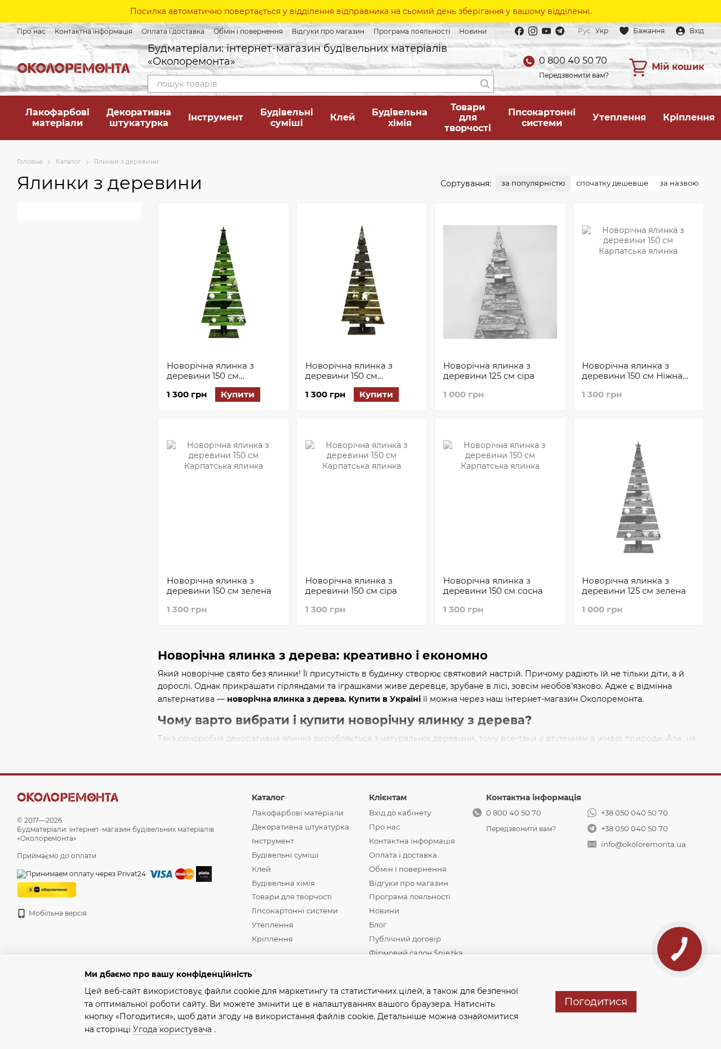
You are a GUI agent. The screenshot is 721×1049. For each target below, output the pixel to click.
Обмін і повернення (248, 31)
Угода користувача (172, 1029)
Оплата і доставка (172, 31)
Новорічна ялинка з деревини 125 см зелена (634, 585)
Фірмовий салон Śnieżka (416, 952)
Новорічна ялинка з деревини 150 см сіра (351, 585)
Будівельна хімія (400, 117)
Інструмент (215, 117)
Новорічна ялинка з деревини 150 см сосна (493, 585)
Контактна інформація (93, 31)
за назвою (679, 182)
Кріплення (272, 938)
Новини (473, 31)
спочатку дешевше (612, 182)
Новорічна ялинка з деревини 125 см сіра (489, 370)
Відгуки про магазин (328, 31)
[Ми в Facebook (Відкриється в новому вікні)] (519, 30)
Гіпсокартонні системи (542, 117)
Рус (584, 31)
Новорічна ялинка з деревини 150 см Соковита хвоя (210, 375)
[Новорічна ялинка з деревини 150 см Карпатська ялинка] (362, 282)
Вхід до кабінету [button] (400, 812)
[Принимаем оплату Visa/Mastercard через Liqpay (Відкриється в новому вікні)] (171, 873)
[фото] (67, 796)
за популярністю (533, 182)
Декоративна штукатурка (138, 117)
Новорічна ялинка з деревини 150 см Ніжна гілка (632, 375)
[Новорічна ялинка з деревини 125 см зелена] (639, 497)
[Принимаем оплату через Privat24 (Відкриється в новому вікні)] (81, 873)
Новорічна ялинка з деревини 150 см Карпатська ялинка (349, 375)
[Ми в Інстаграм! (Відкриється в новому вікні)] (532, 30)
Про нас (31, 31)
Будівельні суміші (286, 117)
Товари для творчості (467, 117)
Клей (342, 117)
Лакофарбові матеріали (57, 117)
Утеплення (619, 117)
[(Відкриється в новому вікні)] (47, 889)
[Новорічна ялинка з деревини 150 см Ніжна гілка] (639, 282)
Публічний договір (405, 938)
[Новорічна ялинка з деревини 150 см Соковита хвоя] (224, 282)
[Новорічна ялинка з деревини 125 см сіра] (500, 282)
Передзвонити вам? (574, 75)
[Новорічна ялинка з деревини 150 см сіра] (362, 497)
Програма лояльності (411, 31)
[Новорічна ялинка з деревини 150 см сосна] (500, 497)
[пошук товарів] (485, 84)
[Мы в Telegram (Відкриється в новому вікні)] (559, 30)
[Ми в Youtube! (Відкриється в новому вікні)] (546, 30)
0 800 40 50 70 (573, 60)
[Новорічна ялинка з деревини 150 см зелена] (224, 497)
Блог (377, 924)
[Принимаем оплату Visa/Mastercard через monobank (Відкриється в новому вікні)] (204, 873)
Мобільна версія (57, 913)
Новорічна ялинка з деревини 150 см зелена (219, 585)
